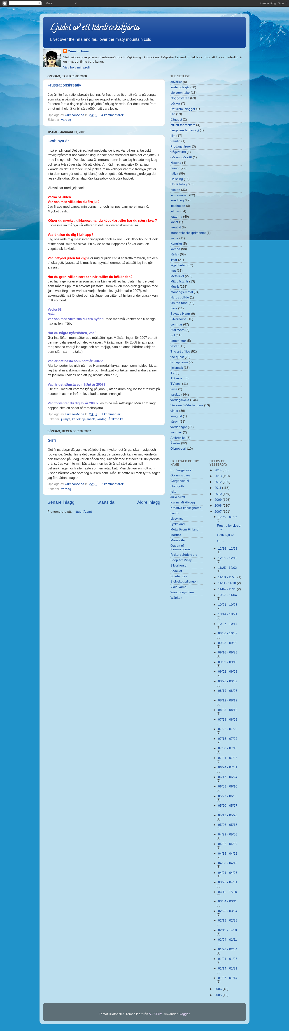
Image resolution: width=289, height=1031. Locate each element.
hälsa (174, 173)
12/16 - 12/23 (227, 548)
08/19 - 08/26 (227, 690)
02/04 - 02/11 (227, 939)
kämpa (175, 249)
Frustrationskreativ (64, 85)
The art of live (180, 351)
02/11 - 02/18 (227, 930)
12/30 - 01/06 (227, 517)
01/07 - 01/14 (227, 978)
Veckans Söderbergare (186, 405)
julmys (65, 419)
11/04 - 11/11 (227, 589)
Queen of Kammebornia (180, 547)
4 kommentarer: (113, 115)
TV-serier (177, 378)
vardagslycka (179, 400)
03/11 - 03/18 (227, 892)
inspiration (177, 205)
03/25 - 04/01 (227, 882)
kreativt (175, 227)
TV (172, 373)
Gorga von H (179, 480)
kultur (174, 238)
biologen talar (180, 92)
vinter (174, 410)
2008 (218, 505)
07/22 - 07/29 (227, 729)
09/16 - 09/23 (227, 652)
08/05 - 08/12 (227, 710)
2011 (218, 487)
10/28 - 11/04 (227, 595)
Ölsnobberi (178, 448)
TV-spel (175, 383)
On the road (179, 303)
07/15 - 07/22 (227, 738)
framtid (175, 141)
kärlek (76, 419)
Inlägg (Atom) (82, 511)
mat (173, 270)
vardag (66, 119)
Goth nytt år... (60, 141)
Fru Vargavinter (181, 470)
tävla (173, 389)
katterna (176, 216)
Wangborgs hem (182, 592)
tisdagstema (179, 362)
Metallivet (177, 276)
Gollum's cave (180, 475)
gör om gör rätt (181, 157)
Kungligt (176, 243)
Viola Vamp (178, 587)
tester (174, 346)
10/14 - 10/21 (227, 614)
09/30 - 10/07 (227, 633)
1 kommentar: (111, 414)
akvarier (176, 82)
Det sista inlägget (182, 109)
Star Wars (177, 330)
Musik (174, 286)
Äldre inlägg (148, 502)
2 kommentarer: (113, 484)
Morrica (175, 535)
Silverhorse (178, 319)
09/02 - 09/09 (227, 671)
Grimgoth (177, 486)
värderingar (178, 427)
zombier (176, 432)
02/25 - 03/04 (227, 911)
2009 (218, 499)
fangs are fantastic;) (184, 130)
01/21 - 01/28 (227, 958)
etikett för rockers (182, 125)
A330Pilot (155, 1014)
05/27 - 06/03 (227, 796)
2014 (218, 470)
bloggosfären (179, 98)
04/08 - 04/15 (227, 863)
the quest (177, 357)
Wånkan (176, 597)
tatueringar (178, 340)
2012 (218, 482)
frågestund (178, 152)
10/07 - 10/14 (227, 624)
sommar (176, 324)
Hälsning (176, 179)
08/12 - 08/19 (227, 700)
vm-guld (176, 416)
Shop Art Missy (181, 560)
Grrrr (52, 440)
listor (173, 260)
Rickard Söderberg (183, 554)
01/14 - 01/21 (227, 968)
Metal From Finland (184, 529)
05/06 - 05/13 (227, 824)
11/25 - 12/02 (227, 567)
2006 (218, 989)
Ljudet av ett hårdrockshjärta (95, 28)
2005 (218, 995)
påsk (173, 308)
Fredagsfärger (180, 146)
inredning (177, 200)
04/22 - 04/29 (227, 844)
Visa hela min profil (76, 67)
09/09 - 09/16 (227, 662)
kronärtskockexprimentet (188, 232)
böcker (175, 103)
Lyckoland (177, 524)
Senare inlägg (61, 502)
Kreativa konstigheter (185, 508)
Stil (172, 335)
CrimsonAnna (78, 51)
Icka (173, 491)
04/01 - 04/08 (227, 872)
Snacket (176, 571)
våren (174, 421)
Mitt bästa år (179, 281)
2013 (218, 476)
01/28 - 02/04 (227, 949)
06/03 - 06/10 (227, 786)
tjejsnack (88, 419)
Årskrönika (116, 419)
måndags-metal (181, 292)
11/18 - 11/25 (227, 577)
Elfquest (176, 119)
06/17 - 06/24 (227, 777)
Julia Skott (177, 497)
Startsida (105, 502)
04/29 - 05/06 (227, 834)
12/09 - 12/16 (227, 558)
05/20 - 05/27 (227, 805)
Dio (172, 114)
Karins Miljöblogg (182, 502)
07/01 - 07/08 (227, 758)
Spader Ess (178, 576)
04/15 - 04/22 (227, 853)
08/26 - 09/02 (227, 681)
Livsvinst (176, 518)
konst (174, 222)
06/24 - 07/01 (227, 767)
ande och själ (179, 87)
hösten (175, 189)
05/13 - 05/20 (227, 815)
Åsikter (175, 443)
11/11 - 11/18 (227, 583)
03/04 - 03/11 (227, 901)
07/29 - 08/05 (227, 719)
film (172, 135)
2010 (218, 494)
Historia (175, 162)
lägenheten (178, 265)
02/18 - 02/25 (227, 920)
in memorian (179, 195)
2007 (218, 511)
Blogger (184, 1014)
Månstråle (177, 540)
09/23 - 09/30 (227, 643)
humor (175, 168)
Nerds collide (179, 297)
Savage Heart (180, 313)
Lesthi (174, 513)
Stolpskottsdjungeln (184, 581)
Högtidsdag (178, 184)
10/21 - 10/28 (227, 604)
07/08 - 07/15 (227, 748)
